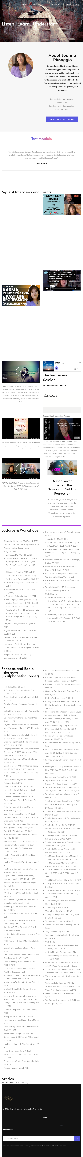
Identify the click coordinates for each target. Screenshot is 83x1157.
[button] (62, 119)
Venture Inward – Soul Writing (15, 1082)
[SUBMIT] (77, 1138)
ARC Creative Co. (35, 1109)
